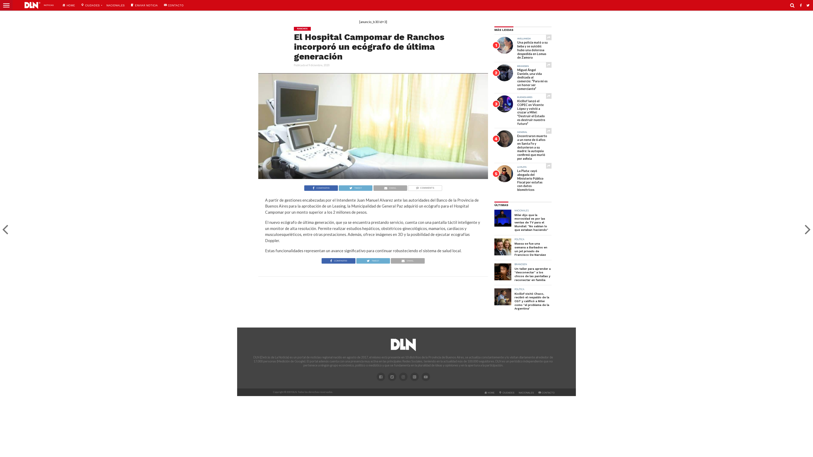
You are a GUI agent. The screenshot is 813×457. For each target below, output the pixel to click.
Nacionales (115, 5)
